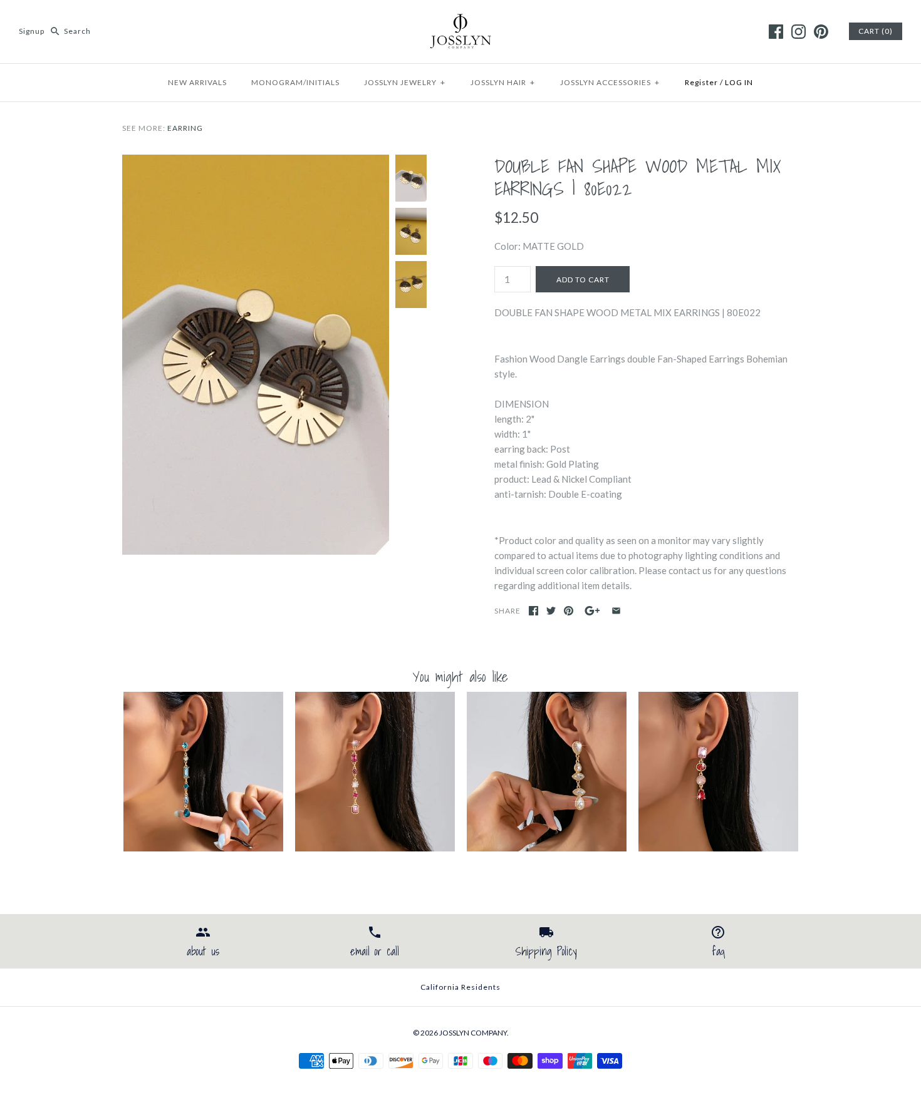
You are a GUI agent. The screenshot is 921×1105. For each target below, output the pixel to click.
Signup (31, 31)
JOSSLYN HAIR (503, 82)
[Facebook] (776, 31)
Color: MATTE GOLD (539, 246)
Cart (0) (875, 31)
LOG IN (739, 82)
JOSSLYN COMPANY (473, 1032)
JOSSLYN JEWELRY (404, 82)
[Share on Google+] (592, 610)
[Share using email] (616, 610)
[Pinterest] (821, 31)
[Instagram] (798, 31)
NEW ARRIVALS (197, 82)
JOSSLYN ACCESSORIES (610, 82)
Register (701, 82)
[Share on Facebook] (533, 610)
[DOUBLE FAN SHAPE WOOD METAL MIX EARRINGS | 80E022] (255, 162)
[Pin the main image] (568, 610)
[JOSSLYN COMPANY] (460, 20)
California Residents (460, 987)
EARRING (185, 128)
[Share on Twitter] (551, 610)
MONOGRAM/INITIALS (295, 82)
